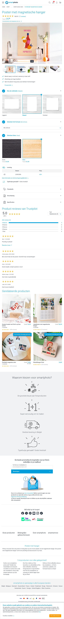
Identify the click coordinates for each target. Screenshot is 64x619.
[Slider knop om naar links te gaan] (5, 69)
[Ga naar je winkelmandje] (60, 2)
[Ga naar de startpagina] (11, 2)
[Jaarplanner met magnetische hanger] (47, 308)
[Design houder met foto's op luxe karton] (16, 308)
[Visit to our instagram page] (37, 513)
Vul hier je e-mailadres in (19, 465)
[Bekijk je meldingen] (57, 2)
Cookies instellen (8, 615)
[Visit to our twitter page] (26, 513)
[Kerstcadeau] (11, 7)
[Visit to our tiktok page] (41, 513)
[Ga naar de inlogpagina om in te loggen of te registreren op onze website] (53, 2)
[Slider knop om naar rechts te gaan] (59, 69)
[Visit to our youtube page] (34, 513)
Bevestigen (16, 471)
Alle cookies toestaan (55, 615)
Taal (50, 212)
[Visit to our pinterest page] (30, 513)
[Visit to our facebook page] (22, 513)
